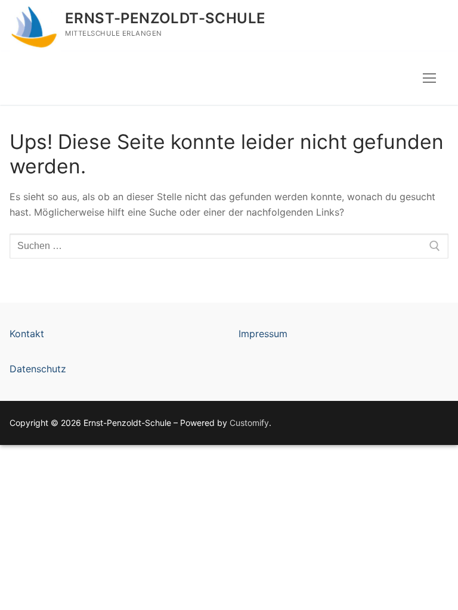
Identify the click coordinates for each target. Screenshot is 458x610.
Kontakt (27, 334)
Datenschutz (38, 369)
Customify (249, 423)
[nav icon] (429, 78)
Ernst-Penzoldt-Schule (165, 18)
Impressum (263, 334)
